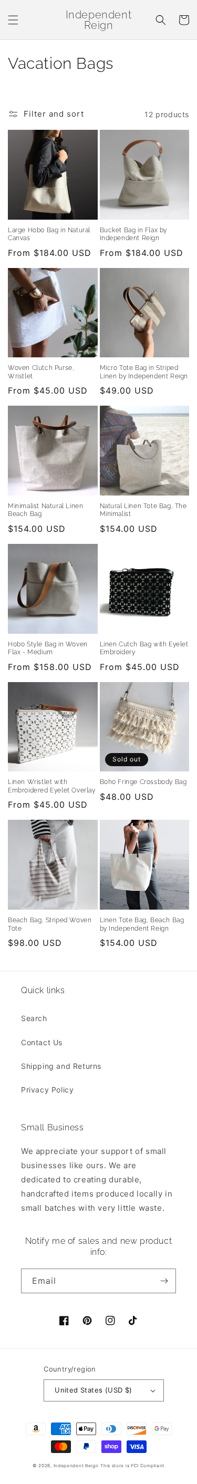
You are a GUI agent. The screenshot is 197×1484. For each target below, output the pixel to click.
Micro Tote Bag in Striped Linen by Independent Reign (144, 372)
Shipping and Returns (61, 1066)
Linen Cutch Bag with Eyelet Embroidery (144, 648)
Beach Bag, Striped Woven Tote (49, 924)
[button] (13, 20)
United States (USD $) (93, 1390)
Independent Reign (76, 1465)
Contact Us (42, 1042)
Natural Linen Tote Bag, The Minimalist (143, 510)
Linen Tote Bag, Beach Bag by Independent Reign (142, 924)
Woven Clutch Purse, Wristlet (41, 372)
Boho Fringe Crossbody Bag (143, 782)
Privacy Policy (47, 1089)
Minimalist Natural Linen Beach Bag (45, 510)
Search (34, 1018)
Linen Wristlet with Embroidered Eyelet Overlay (52, 786)
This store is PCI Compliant (132, 1465)
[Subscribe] (163, 1281)
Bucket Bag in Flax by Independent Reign (134, 234)
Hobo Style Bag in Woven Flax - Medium (48, 648)
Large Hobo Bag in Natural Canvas (49, 234)
